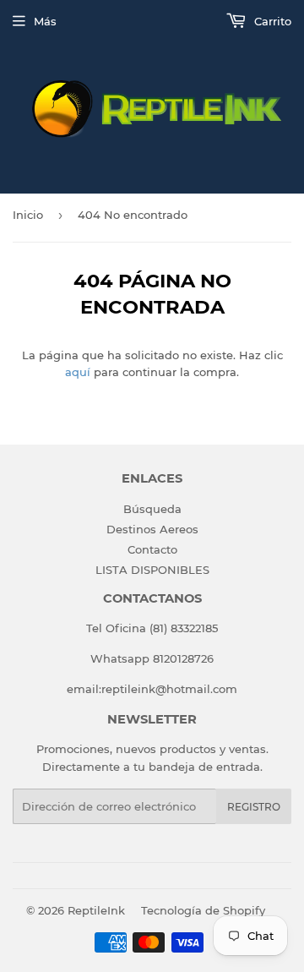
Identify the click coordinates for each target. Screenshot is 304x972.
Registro (253, 806)
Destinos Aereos (152, 529)
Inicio (28, 214)
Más (45, 21)
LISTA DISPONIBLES (152, 569)
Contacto (152, 549)
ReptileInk (96, 910)
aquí (77, 372)
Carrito (271, 21)
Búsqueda (152, 509)
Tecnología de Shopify (203, 910)
